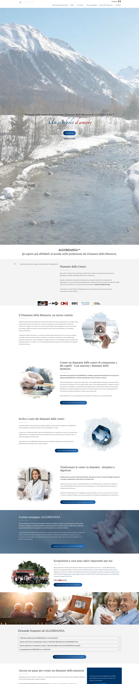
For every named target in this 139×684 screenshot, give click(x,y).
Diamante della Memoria (60, 5)
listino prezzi (31, 677)
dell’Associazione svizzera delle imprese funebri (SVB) (100, 570)
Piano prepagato (91, 5)
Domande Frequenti (105, 5)
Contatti (118, 5)
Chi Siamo (80, 5)
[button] (72, 5)
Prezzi (72, 5)
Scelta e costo (69, 138)
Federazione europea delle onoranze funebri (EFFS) (79, 574)
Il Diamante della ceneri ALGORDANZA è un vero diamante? (39, 638)
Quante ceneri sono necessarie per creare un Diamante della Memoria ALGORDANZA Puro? (49, 642)
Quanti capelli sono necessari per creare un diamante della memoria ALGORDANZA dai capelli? (50, 645)
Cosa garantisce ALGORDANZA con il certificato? (35, 649)
